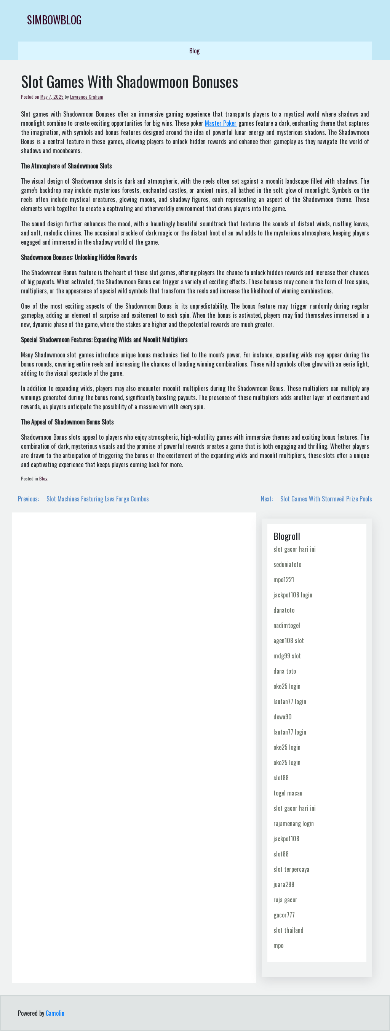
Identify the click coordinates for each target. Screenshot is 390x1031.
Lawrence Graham (86, 96)
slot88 (281, 777)
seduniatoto (287, 564)
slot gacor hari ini (294, 549)
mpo (278, 945)
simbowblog (54, 19)
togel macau (287, 792)
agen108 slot (288, 640)
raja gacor (285, 899)
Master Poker (221, 123)
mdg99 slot (287, 655)
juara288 (283, 884)
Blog (194, 50)
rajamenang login (293, 823)
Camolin (55, 1013)
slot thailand (288, 930)
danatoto (283, 610)
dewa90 (282, 716)
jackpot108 (286, 838)
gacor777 (284, 914)
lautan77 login (289, 701)
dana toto (284, 671)
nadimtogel (286, 625)
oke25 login (286, 686)
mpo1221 (283, 579)
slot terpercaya (291, 869)
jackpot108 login (292, 594)
